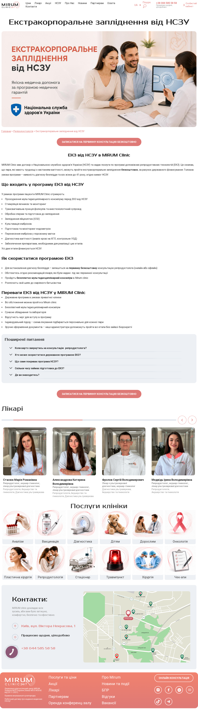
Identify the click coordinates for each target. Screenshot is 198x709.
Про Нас (69, 3)
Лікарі (38, 3)
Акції (48, 3)
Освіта (111, 3)
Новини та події (115, 684)
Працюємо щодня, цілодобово (164, 6)
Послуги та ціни (62, 677)
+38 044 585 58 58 (166, 3)
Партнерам (97, 3)
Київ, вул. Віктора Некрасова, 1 (48, 626)
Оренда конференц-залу (70, 703)
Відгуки (108, 696)
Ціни (28, 3)
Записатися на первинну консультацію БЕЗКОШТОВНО (99, 141)
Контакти (31, 6)
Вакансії (109, 703)
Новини (82, 3)
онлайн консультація (174, 678)
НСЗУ (58, 3)
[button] (182, 420)
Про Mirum (111, 677)
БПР (105, 690)
